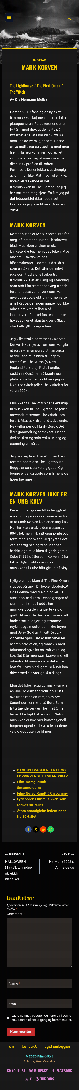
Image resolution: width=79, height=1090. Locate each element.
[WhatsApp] (50, 829)
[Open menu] (9, 17)
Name (14, 983)
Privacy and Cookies (39, 1061)
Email (14, 1004)
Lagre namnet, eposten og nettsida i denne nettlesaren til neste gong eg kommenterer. (41, 1018)
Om (11, 1046)
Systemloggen (57, 1046)
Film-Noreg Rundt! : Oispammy (42, 793)
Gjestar (39, 60)
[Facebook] (28, 829)
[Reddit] (43, 829)
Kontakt (29, 1046)
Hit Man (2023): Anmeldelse (61, 861)
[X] (36, 829)
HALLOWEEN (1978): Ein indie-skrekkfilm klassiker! (18, 867)
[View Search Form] (68, 17)
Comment (16, 914)
